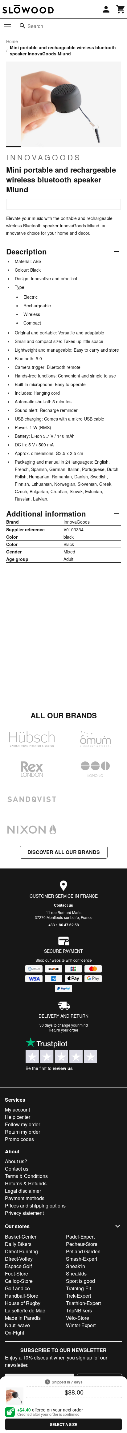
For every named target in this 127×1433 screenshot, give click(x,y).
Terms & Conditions (26, 1176)
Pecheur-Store (81, 1243)
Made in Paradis (23, 1317)
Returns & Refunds (26, 1183)
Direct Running (21, 1251)
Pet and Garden (83, 1251)
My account (17, 1109)
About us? (16, 1161)
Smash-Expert (81, 1258)
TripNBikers (79, 1310)
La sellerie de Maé (25, 1310)
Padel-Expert (80, 1236)
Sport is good (80, 1280)
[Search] (22, 26)
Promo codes (19, 1139)
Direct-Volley (19, 1258)
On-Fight (14, 1332)
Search (35, 26)
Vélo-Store (77, 1317)
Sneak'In (75, 1266)
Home (12, 41)
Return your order (63, 1029)
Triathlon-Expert (83, 1303)
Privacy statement (24, 1212)
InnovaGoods (43, 157)
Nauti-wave (17, 1325)
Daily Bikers (18, 1243)
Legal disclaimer (23, 1190)
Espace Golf (18, 1266)
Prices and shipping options (35, 1205)
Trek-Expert (78, 1295)
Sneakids (76, 1273)
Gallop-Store (19, 1280)
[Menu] (7, 26)
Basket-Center (20, 1236)
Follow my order (22, 1124)
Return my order (22, 1131)
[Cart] (121, 9)
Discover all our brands (63, 852)
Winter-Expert (81, 1325)
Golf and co (17, 1288)
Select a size (63, 1424)
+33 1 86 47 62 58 (63, 925)
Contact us (63, 905)
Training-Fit (78, 1288)
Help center (17, 1116)
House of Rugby (22, 1303)
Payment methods (24, 1198)
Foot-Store (16, 1273)
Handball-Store (21, 1295)
